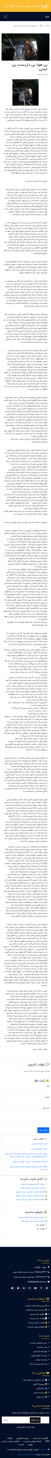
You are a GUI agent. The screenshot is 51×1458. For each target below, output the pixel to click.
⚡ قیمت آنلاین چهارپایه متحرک (34, 1184)
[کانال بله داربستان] (12, 1288)
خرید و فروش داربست (38, 1343)
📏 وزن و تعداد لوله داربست (36, 1306)
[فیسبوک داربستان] (41, 1288)
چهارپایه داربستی (40, 1351)
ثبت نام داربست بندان (38, 1364)
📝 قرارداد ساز (41, 1229)
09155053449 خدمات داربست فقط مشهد (29, 1272)
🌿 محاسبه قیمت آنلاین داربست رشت (31, 1199)
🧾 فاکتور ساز (41, 1225)
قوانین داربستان (40, 1438)
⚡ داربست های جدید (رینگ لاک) (34, 1188)
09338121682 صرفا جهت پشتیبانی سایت (29, 1277)
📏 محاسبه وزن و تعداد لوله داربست (32, 1217)
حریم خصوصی (22, 1438)
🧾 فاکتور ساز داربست (38, 1314)
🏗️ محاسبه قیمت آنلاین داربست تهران (31, 1192)
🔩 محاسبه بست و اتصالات (36, 1310)
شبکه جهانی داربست (32, 1441)
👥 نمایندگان (42, 1388)
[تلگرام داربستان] (18, 1288)
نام (48, 1086)
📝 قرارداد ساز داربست (38, 1318)
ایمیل (47, 1097)
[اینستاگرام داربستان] (29, 1288)
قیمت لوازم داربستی (39, 1149)
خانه (47, 25)
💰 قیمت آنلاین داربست (37, 1322)
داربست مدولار (41, 1360)
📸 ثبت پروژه (42, 1397)
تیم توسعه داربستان (26, 1454)
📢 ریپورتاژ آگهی (40, 1384)
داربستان (43, 1449)
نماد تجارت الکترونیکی (25, 1427)
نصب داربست (41, 1347)
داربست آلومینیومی (39, 1355)
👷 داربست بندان (40, 1392)
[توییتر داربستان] (46, 1288)
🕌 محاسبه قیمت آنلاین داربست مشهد (31, 1195)
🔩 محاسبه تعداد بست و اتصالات (34, 1221)
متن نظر (46, 1108)
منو (47, 16)
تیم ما (21, 1444)
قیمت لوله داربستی (39, 1144)
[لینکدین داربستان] (23, 1288)
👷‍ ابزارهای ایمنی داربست (37, 1327)
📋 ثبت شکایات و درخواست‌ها (35, 1380)
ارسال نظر (43, 1130)
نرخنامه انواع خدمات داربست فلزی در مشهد (30, 1161)
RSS (47, 1441)
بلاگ (41, 25)
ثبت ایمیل (35, 1420)
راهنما (9, 1438)
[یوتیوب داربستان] (35, 1288)
